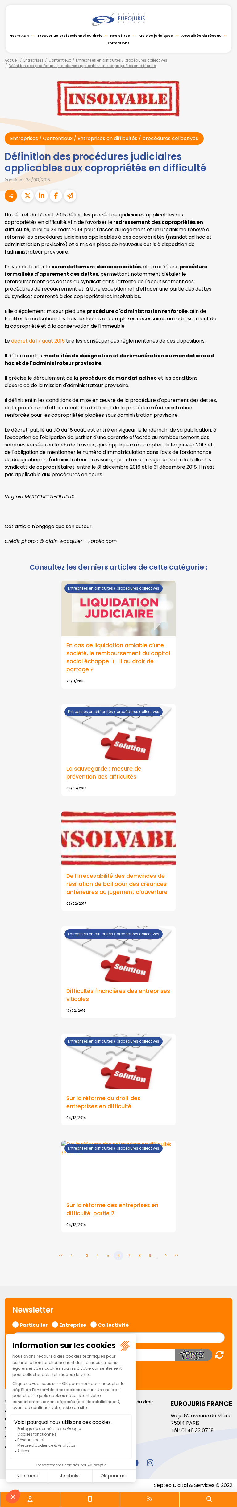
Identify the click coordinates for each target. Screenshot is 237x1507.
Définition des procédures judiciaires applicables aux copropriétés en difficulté (82, 65)
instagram (150, 1462)
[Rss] (150, 1499)
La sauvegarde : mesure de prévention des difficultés (103, 772)
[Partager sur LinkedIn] (41, 196)
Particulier (34, 1324)
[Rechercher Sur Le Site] (209, 1499)
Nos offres (120, 35)
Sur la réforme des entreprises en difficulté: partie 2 (112, 1209)
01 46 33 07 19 (197, 1430)
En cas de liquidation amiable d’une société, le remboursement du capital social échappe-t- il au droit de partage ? (118, 657)
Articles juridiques (156, 35)
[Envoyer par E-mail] (70, 196)
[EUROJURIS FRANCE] (118, 19)
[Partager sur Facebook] (56, 196)
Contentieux (59, 60)
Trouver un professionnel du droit (69, 35)
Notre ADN (19, 35)
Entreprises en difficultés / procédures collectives (121, 60)
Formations (119, 43)
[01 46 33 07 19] (90, 1499)
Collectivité (113, 1324)
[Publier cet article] (27, 196)
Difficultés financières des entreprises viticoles (118, 995)
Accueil (12, 60)
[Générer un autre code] (217, 1355)
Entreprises (33, 60)
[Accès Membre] (30, 1499)
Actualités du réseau (201, 35)
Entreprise (72, 1324)
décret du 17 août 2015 (38, 340)
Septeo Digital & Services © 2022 (193, 1485)
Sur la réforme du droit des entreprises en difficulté (103, 1102)
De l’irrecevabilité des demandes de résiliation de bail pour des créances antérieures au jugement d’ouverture (117, 884)
